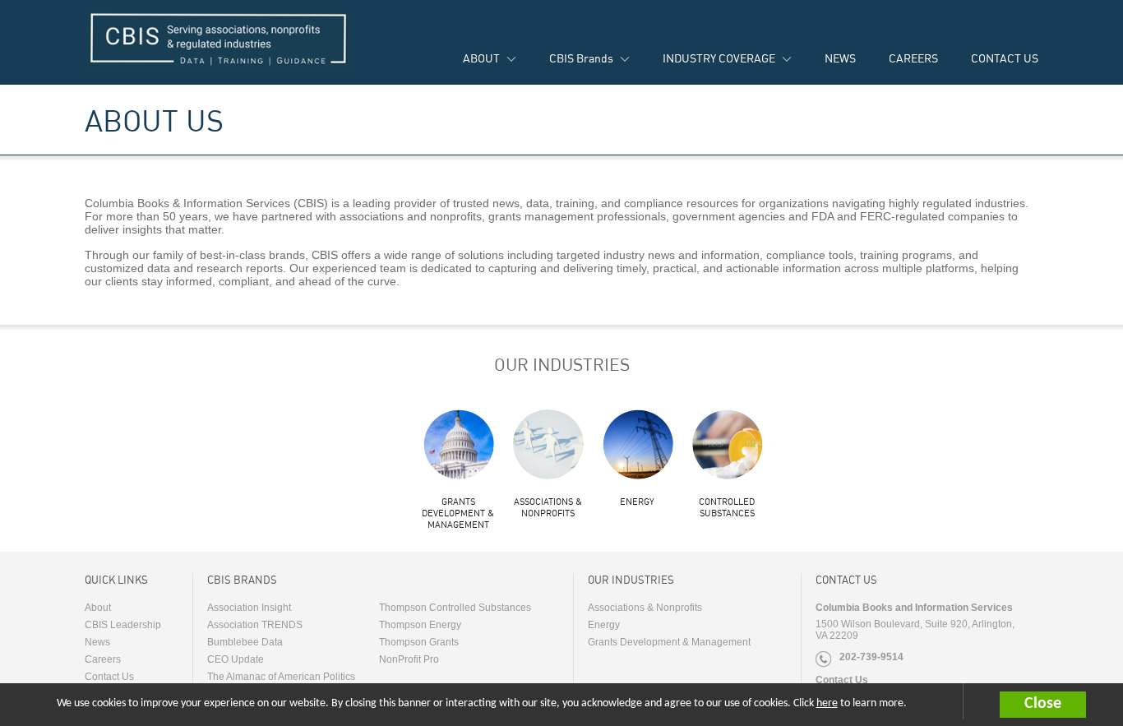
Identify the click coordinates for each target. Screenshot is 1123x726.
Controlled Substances (727, 507)
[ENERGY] (637, 444)
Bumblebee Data (245, 642)
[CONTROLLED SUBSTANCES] (726, 444)
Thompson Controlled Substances (455, 607)
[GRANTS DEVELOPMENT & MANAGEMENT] (458, 444)
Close (1042, 704)
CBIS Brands (581, 58)
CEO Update (235, 659)
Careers (103, 659)
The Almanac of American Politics (281, 676)
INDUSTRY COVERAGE (719, 58)
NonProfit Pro (409, 659)
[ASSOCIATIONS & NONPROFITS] (547, 444)
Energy (637, 501)
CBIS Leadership (123, 625)
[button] (1061, 704)
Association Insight (249, 607)
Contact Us (109, 676)
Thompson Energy (420, 625)
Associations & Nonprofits (548, 507)
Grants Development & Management (458, 513)
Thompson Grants (419, 642)
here (827, 703)
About (98, 607)
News (97, 642)
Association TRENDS (255, 625)
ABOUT (481, 58)
